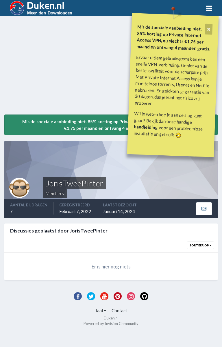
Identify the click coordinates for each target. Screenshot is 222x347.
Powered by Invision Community (111, 323)
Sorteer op (200, 245)
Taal (99, 310)
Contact (119, 310)
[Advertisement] (72, 67)
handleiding (146, 127)
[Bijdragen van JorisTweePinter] (204, 208)
